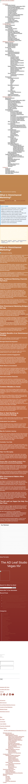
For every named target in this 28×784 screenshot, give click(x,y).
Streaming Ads (13, 140)
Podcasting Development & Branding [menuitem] (14, 772)
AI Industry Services (9, 22)
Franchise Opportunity (5, 726)
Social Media (6, 634)
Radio (9, 162)
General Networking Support (17, 60)
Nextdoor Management (18, 148)
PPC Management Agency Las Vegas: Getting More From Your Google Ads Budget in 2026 (14, 604)
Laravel (12, 88)
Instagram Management (18, 146)
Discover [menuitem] (5, 775)
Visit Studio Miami (9, 173)
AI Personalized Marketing (14, 15)
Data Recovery (13, 63)
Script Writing (8, 26)
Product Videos (11, 36)
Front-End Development (13, 78)
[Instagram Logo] (1, 694)
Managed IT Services (10, 54)
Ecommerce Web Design (16, 112)
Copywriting (13, 133)
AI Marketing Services (10, 5)
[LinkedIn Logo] (10, 694)
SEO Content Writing (15, 130)
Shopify (9, 48)
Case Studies (3, 723)
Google (4, 620)
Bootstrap (12, 80)
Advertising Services (5, 711)
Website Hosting (11, 46)
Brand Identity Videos (13, 31)
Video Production (9, 29)
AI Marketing (8, 99)
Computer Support (14, 56)
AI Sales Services (9, 16)
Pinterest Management (18, 149)
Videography (6, 639)
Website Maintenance (13, 45)
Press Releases (14, 134)
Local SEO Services (15, 122)
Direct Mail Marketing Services (15, 155)
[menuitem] (15, 13)
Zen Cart (10, 49)
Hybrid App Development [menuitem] (14, 761)
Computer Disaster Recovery (17, 65)
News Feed (5, 627)
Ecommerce (5, 618)
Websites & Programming (8, 41)
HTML (11, 79)
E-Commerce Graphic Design (17, 119)
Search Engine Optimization (9, 633)
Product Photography (10, 25)
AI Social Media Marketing (14, 7)
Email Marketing (11, 142)
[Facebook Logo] (4, 694)
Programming (8, 76)
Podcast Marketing (12, 160)
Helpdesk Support (14, 58)
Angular (12, 81)
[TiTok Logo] (7, 694)
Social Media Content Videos (14, 40)
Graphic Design (8, 27)
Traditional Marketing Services (12, 154)
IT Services (5, 625)
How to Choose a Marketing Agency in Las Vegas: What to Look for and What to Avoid (14, 596)
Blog (1, 717)
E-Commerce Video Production (17, 120)
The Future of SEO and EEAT (7, 581)
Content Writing (6, 617)
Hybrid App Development (13, 52)
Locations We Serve (4, 689)
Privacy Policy (3, 728)
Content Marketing (12, 129)
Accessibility (5, 613)
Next (1, 679)
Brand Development (9, 98)
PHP (11, 86)
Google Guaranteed (7, 622)
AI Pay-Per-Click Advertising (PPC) (16, 8)
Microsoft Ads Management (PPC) (18, 126)
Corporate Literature (12, 28)
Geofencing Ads (14, 139)
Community (2, 721)
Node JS (12, 87)
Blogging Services (14, 135)
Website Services (9, 42)
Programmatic (11, 136)
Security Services (12, 73)
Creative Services (7, 23)
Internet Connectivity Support (17, 62)
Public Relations (11, 161)
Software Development (13, 94)
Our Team (2, 719)
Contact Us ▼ (14, 685)
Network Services (12, 66)
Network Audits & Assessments (17, 67)
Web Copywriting (14, 132)
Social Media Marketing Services (7, 704)
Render (12, 93)
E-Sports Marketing (12, 153)
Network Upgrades (14, 69)
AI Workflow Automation (13, 21)
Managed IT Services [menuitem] (8, 774)
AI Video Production (12, 13)
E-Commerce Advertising (16, 113)
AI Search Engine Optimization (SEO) (16, 6)
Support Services (12, 55)
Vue (11, 83)
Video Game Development (14, 95)
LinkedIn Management (18, 147)
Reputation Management (13, 163)
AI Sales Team (11, 19)
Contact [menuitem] (5, 782)
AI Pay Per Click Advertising (14, 102)
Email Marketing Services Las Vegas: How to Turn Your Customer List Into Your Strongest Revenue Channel (14, 607)
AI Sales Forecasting (12, 20)
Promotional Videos (12, 38)
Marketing (2, 203)
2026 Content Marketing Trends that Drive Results (11, 582)
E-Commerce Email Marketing (17, 118)
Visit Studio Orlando (9, 170)
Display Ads (13, 138)
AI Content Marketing (13, 9)
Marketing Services (7, 96)
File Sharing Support (15, 59)
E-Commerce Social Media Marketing (19, 116)
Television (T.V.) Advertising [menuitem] (14, 752)
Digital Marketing (9, 109)
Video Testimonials (12, 35)
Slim (11, 89)
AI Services (5, 4)
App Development (9, 51)
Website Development (13, 43)
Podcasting (5, 631)
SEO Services (3, 702)
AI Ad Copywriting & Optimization (15, 14)
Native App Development (13, 53)
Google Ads (5, 621)
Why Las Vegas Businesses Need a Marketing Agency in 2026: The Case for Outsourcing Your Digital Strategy (15, 601)
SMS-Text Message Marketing (15, 152)
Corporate (7, 169)
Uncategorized (6, 637)
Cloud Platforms (11, 91)
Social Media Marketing (13, 143)
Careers (2, 691)
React (11, 82)
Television (10, 166)
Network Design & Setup (16, 68)
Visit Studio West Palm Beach (12, 172)
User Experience (6, 638)
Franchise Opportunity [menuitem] (11, 781)
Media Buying (13, 141)
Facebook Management (15, 145)
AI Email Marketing (12, 11)
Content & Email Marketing (6, 707)
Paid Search (5, 628)
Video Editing (11, 34)
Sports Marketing (12, 165)
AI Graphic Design (12, 12)
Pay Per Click (6, 630)
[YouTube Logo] (12, 694)
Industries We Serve (4, 687)
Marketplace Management (14, 159)
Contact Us (5, 167)
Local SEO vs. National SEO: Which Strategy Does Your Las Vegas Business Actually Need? (14, 598)
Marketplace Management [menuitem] (14, 747)
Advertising (5, 614)
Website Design (6, 640)
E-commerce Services (10, 47)
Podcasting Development (13, 39)
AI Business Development (14, 18)
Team (4, 635)
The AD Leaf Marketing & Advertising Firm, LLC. (15, 730)
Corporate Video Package (14, 32)
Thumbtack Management (18, 150)
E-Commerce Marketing (13, 110)
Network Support (14, 61)
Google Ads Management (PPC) (17, 125)
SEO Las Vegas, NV (12, 121)
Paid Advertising (11, 123)
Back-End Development (13, 85)
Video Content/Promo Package (15, 33)
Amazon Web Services (15, 92)
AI (3, 615)
